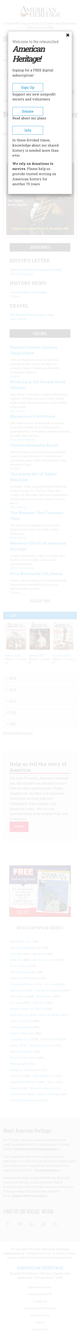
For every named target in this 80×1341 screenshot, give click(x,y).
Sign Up (27, 87)
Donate (27, 111)
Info (27, 130)
